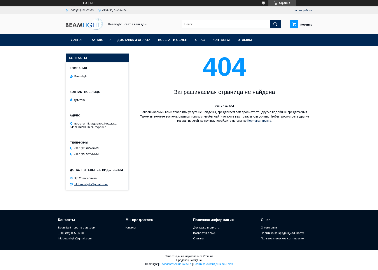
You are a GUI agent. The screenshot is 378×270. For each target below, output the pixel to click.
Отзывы (245, 40)
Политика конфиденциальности (282, 233)
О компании (269, 227)
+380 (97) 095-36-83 (71, 233)
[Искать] (275, 24)
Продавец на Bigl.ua (189, 260)
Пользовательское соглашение (282, 238)
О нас (200, 40)
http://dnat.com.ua (85, 178)
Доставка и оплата (133, 40)
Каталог (98, 40)
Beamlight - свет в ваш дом (76, 227)
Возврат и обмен (172, 40)
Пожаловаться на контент (175, 264)
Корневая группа (259, 120)
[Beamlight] (84, 28)
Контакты (221, 40)
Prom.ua (208, 256)
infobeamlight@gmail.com (91, 184)
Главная (77, 40)
